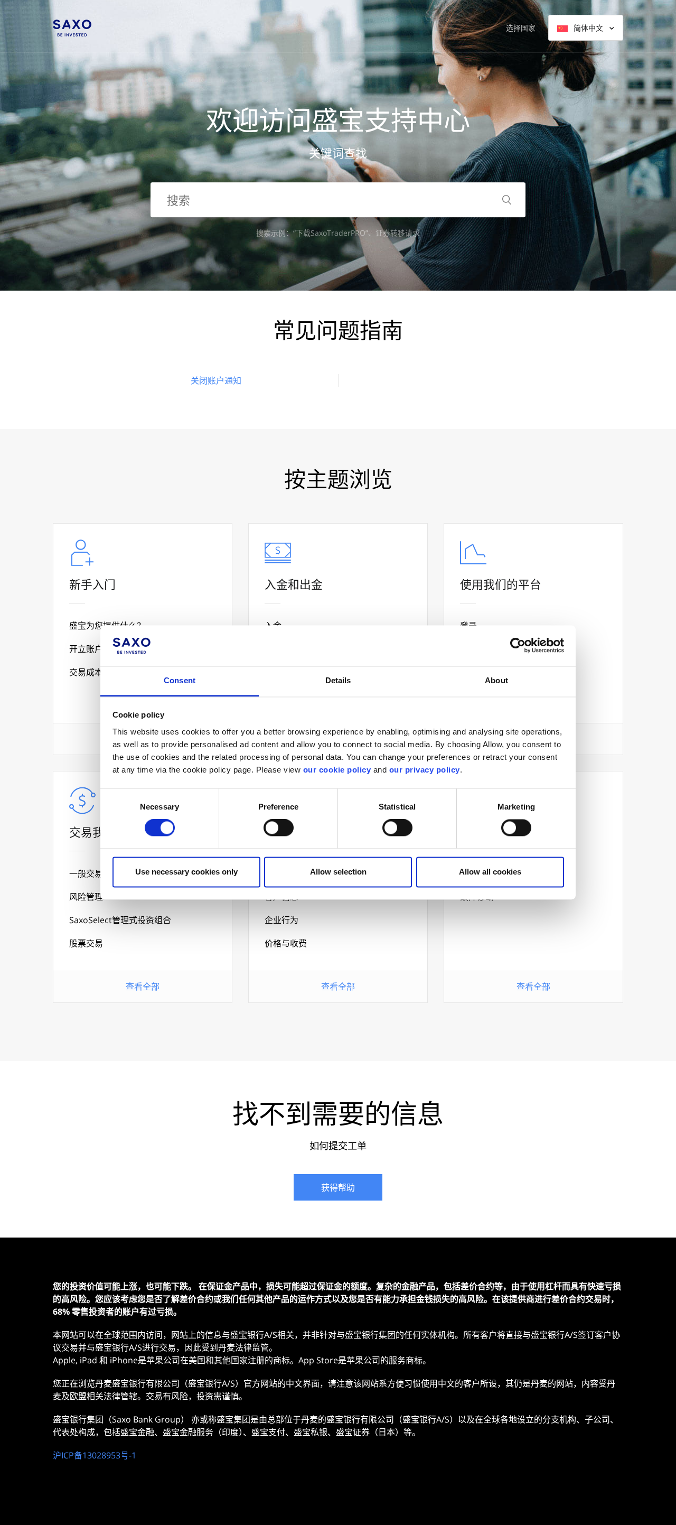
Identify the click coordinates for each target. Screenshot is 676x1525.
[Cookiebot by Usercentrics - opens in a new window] (518, 646)
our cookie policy (337, 769)
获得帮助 (338, 1187)
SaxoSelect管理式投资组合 (120, 920)
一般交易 (86, 873)
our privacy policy (424, 769)
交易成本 (86, 672)
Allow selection (338, 871)
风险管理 (86, 897)
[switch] (279, 828)
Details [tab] (338, 680)
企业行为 (281, 920)
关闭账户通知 (216, 380)
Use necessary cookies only (186, 871)
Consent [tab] (179, 680)
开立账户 (86, 649)
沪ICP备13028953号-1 (94, 1455)
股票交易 (86, 943)
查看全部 (142, 986)
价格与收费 (286, 943)
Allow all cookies (490, 871)
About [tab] (496, 680)
